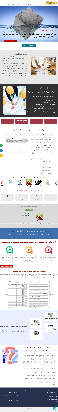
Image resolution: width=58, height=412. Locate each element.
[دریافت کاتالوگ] (1, 155)
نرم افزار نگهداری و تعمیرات (13, 392)
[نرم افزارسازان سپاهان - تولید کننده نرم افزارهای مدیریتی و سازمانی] (50, 3)
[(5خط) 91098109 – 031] (8, 4)
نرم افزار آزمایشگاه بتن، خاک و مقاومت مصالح (9, 395)
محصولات (34, 4)
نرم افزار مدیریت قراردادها (13, 400)
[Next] (3, 183)
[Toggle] (53, 134)
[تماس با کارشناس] (1, 145)
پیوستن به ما (28, 4)
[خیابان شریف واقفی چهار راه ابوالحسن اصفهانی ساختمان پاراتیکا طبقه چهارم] (15, 4)
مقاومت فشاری (35, 158)
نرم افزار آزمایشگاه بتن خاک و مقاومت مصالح (12, 277)
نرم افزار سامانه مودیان (14, 398)
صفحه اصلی (39, 4)
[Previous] (55, 183)
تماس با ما (19, 4)
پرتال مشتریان (4, 4)
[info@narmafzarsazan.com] (13, 4)
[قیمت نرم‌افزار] (1, 150)
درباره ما (23, 4)
